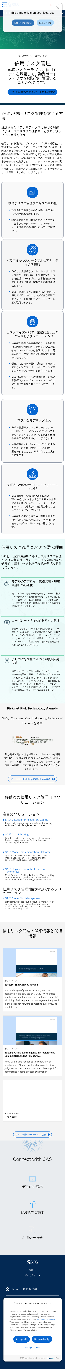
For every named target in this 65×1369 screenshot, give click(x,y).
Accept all (21, 1339)
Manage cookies (32, 1347)
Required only (41, 1339)
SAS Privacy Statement (46, 1319)
